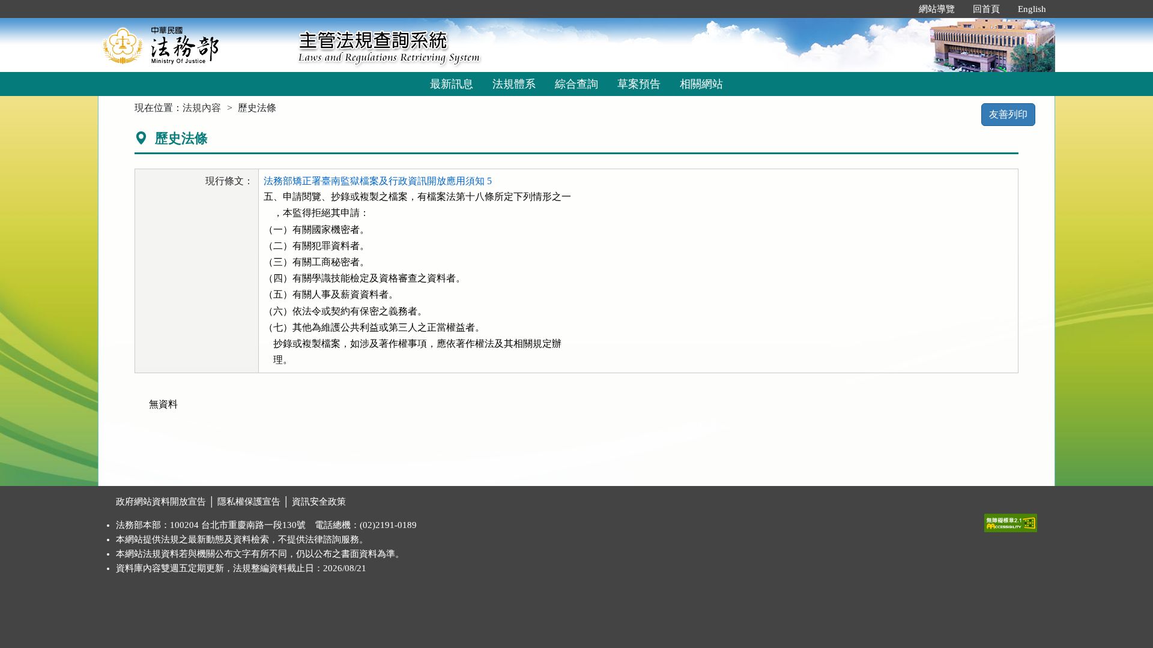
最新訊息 (451, 84)
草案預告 (639, 84)
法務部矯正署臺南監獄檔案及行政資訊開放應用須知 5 (378, 181)
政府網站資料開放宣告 (161, 501)
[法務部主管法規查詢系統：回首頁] (194, 44)
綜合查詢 (576, 84)
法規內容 (202, 108)
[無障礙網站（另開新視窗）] (1010, 520)
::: (897, 9)
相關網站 (701, 84)
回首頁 (986, 9)
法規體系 (514, 84)
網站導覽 (937, 9)
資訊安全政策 (319, 501)
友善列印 (1008, 114)
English (1032, 9)
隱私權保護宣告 (248, 501)
